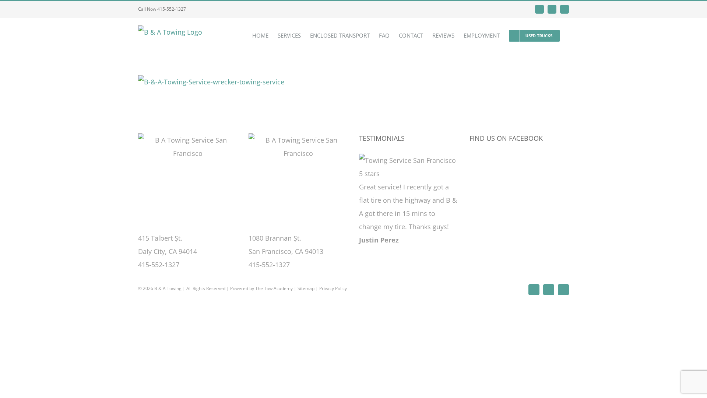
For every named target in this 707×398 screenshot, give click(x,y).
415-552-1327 (158, 264)
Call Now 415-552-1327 (162, 9)
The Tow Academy (274, 288)
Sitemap (306, 288)
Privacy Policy (333, 288)
